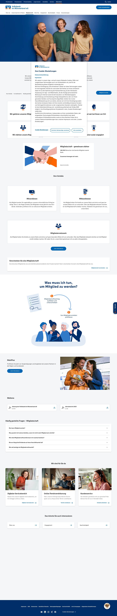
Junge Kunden (37, 2)
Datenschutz (34, 606)
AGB (29, 606)
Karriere (52, 2)
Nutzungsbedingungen (55, 606)
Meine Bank (59, 2)
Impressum (23, 606)
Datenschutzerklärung (41, 75)
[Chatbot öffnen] (107, 606)
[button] (58, 428)
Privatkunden (9, 2)
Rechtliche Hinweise (44, 606)
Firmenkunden (18, 2)
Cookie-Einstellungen (41, 130)
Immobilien (45, 2)
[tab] (8, 13)
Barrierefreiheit (66, 606)
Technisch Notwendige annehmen (60, 130)
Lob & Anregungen (75, 606)
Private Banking (27, 2)
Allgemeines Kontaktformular (89, 606)
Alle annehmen (77, 130)
